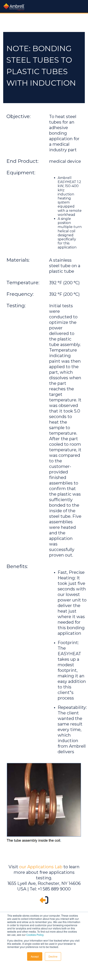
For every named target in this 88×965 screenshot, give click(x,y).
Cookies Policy (34, 934)
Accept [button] (35, 956)
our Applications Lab (40, 866)
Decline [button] (52, 956)
